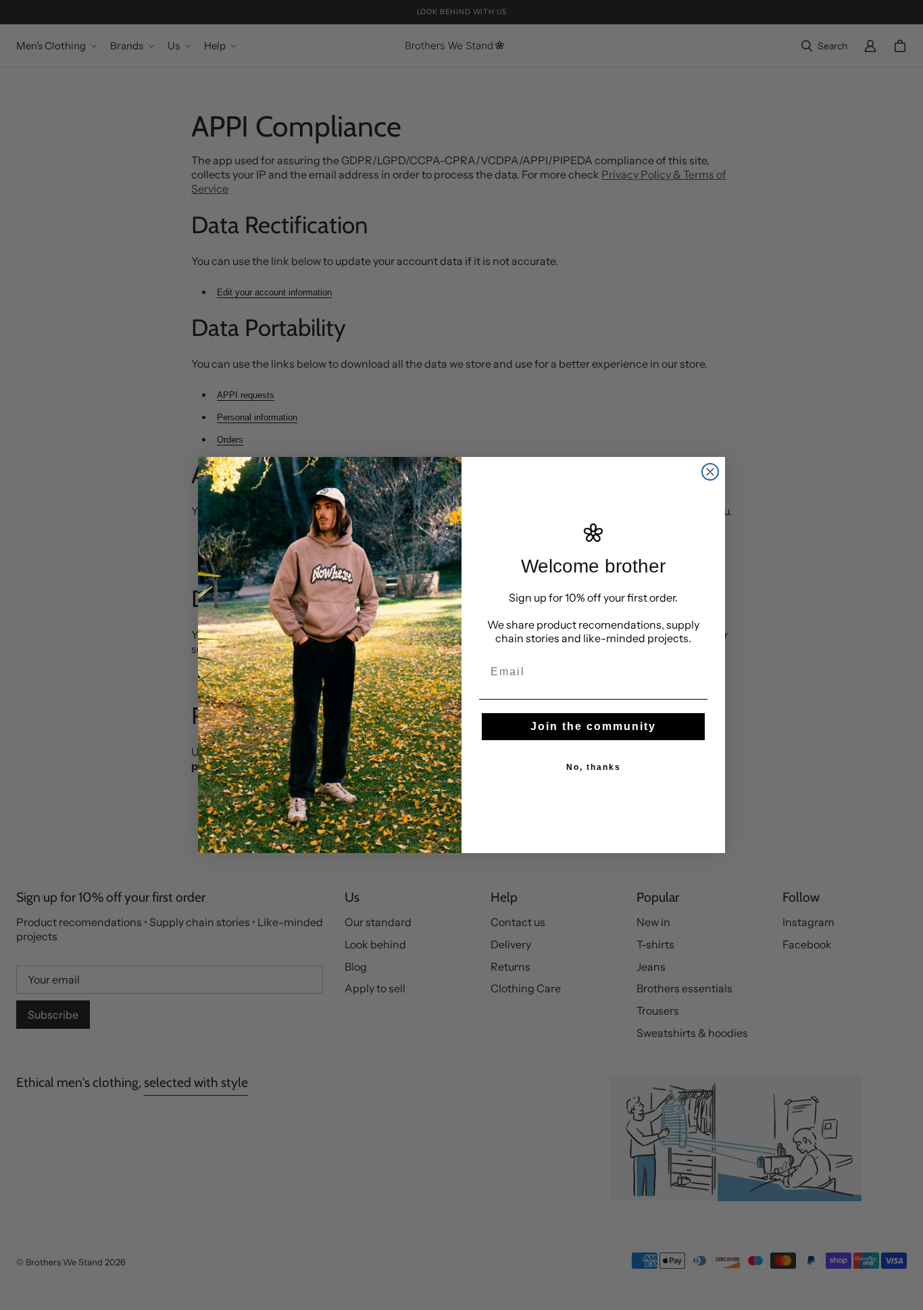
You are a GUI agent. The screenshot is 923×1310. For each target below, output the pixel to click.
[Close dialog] (710, 472)
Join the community (593, 726)
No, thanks (593, 767)
